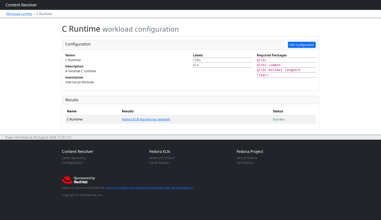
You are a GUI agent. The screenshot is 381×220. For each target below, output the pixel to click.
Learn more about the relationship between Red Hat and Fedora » (149, 188)
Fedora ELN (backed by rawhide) (146, 119)
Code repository (74, 158)
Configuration (72, 162)
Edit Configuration (302, 45)
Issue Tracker (159, 162)
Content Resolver (21, 5)
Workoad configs (19, 14)
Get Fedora (245, 162)
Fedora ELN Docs (162, 158)
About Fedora (247, 158)
